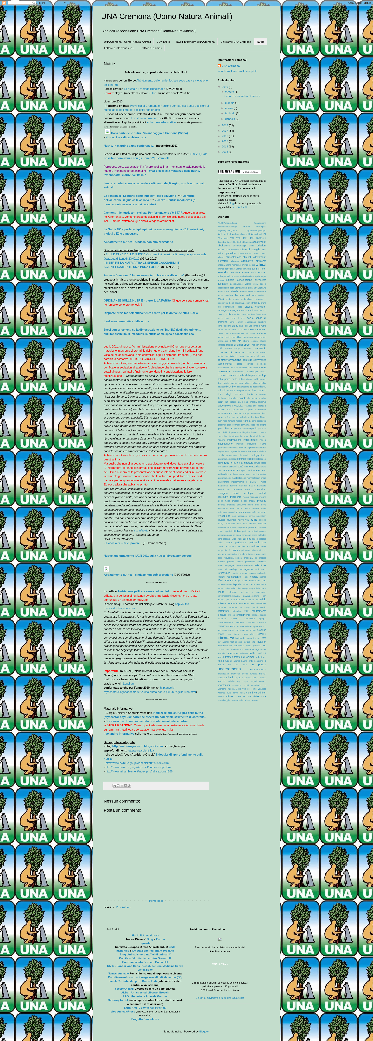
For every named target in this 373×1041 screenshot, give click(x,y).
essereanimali (225, 413)
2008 (238, 238)
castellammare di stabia (242, 333)
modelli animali (248, 501)
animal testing (248, 265)
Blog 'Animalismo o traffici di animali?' (145, 954)
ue (229, 664)
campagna (222, 310)
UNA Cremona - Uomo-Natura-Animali (127, 41)
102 (264, 234)
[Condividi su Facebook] (125, 786)
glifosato (228, 428)
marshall (243, 486)
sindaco (222, 615)
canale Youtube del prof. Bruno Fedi (133, 981)
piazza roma (234, 546)
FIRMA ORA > (220, 964)
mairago (234, 474)
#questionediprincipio (256, 230)
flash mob (222, 421)
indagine (221, 440)
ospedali (228, 531)
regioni (221, 577)
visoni (249, 692)
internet (239, 444)
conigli (220, 356)
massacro (261, 486)
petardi (229, 542)
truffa (263, 657)
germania (245, 425)
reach (263, 569)
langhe (221, 451)
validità (231, 681)
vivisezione (259, 696)
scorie (242, 603)
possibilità (232, 554)
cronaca (230, 375)
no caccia (241, 512)
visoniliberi (260, 692)
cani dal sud (260, 310)
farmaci (222, 417)
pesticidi (262, 539)
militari (246, 497)
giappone (254, 425)
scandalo (261, 599)
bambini (229, 295)
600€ (239, 242)
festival (251, 417)
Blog (150, 939)
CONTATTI (163, 41)
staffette (240, 622)
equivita (238, 405)
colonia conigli (233, 348)
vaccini (222, 681)
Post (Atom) (123, 907)
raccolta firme (258, 565)
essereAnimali (124, 988)
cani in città (224, 314)
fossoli (239, 421)
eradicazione (250, 406)
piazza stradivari (250, 546)
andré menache (233, 265)
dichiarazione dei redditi (248, 387)
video (238, 689)
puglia (231, 565)
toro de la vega (252, 649)
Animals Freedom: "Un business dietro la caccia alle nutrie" (144, 275)
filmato (263, 417)
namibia (255, 508)
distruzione (233, 398)
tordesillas (235, 649)
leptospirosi (260, 459)
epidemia (262, 402)
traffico (229, 657)
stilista (248, 626)
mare (263, 478)
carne (235, 325)
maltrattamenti (224, 478)
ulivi (236, 664)
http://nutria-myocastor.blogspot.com (138, 746)
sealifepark (261, 603)
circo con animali (258, 345)
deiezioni (222, 383)
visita (242, 693)
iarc (219, 432)
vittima (221, 696)
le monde (242, 451)
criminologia (252, 371)
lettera (228, 462)
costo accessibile (238, 367)
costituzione (223, 367)
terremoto (247, 638)
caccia (249, 306)
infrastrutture (250, 440)
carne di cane (245, 326)
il (144, 118)
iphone (230, 447)
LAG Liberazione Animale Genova (145, 996)
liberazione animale (227, 466)
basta (221, 299)
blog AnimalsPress (123, 1011)
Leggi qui (128, 683)
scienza (222, 603)
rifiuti (220, 580)
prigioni (238, 558)
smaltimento (243, 615)
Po (229, 550)
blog (231, 203)
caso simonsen (257, 329)
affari (263, 249)
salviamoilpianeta (251, 596)
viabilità (231, 689)
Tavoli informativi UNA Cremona (195, 41)
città (220, 348)
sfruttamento (259, 611)
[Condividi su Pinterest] (129, 786)
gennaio (230, 118)
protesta (261, 561)
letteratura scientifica (141, 750)
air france (254, 253)
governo (246, 428)
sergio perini (251, 607)
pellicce (247, 538)
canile (250, 318)
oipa (239, 523)
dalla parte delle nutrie (231, 379)
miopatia (254, 497)
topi (227, 649)
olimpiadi (262, 523)
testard (247, 642)
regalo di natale (240, 573)
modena (261, 500)
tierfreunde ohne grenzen (247, 645)
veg (238, 681)
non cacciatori (239, 516)
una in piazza (254, 664)
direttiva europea (235, 390)
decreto (262, 379)
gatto (229, 425)
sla (234, 615)
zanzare (254, 700)
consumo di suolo (256, 356)
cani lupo (236, 314)
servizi (263, 607)
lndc (246, 466)
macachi (233, 470)
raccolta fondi (239, 207)
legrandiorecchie (245, 459)
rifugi (237, 580)
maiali (256, 470)
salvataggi (232, 592)
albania (221, 257)
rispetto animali (225, 584)
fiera (257, 417)
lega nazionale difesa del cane (239, 455)
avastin (243, 291)
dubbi (263, 398)
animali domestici (243, 269)
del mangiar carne (234, 383)
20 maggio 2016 (226, 238)
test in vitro (236, 642)
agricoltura (243, 253)
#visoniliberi (256, 234)
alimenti (247, 257)
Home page (156, 900)
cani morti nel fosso (251, 314)
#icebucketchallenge (227, 226)
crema (262, 367)
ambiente (261, 261)
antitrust (235, 276)
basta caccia (232, 299)
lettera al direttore (243, 462)
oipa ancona (249, 523)
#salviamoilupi (224, 234)
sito (229, 615)
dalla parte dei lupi (255, 375)
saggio (245, 588)
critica (263, 371)
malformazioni (259, 474)
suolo (224, 630)
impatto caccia (258, 432)
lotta (219, 470)
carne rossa (224, 329)
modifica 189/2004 (236, 505)
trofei (258, 657)
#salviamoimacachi (241, 234)
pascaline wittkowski (232, 539)
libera (263, 463)
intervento (251, 444)
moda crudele (232, 501)
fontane (231, 421)
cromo (221, 375)
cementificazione (239, 337)
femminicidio (241, 417)
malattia (248, 474)
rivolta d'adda (249, 584)
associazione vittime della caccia (248, 284)
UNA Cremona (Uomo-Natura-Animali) (166, 16)
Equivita (145, 943)
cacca (239, 307)
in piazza (233, 436)
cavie (227, 337)
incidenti (254, 436)
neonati (231, 512)
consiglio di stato (235, 356)
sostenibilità (249, 618)
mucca (239, 508)
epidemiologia (225, 405)
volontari (234, 700)
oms (229, 527)
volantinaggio (224, 700)
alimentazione (233, 257)
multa (247, 508)
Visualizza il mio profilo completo (237, 71)
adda (251, 245)
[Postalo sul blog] (118, 786)
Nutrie (260, 41)
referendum (224, 573)
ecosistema (235, 402)
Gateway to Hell (118, 1000)
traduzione (232, 653)
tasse (236, 634)
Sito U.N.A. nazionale (145, 935)
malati (241, 474)
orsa (220, 531)
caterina (261, 333)
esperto (249, 409)
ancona (221, 265)
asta (232, 288)
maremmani (223, 482)
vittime (229, 696)
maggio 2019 (245, 470)
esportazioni (260, 409)
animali (261, 264)
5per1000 (231, 242)
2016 (225, 136)
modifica (221, 505)
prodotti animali (235, 561)
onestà (235, 527)
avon (250, 291)
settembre (223, 611)
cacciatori (260, 306)
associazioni (223, 288)
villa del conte (249, 689)
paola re (231, 535)
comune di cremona (231, 352)
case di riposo (239, 329)
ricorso (263, 577)
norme (252, 516)
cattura (221, 337)
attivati (257, 288)
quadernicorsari (242, 565)
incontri (262, 436)
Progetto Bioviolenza (145, 1019)
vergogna (236, 685)
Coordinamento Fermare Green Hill (145, 962)
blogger (221, 303)
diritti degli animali (230, 394)
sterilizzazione (236, 626)
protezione (222, 565)
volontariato (244, 700)
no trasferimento (255, 512)
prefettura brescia (246, 554)
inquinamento (225, 443)
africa (220, 253)
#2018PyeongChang (227, 223)
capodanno (250, 322)
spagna (262, 618)
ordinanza (261, 527)
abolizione (224, 245)
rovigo (227, 588)
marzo (229, 108)
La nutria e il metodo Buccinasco (144, 88)
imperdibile (222, 436)
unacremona (229, 669)
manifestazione (239, 478)
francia (246, 421)
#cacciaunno (260, 223)
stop (253, 626)
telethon (238, 638)
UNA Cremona (230, 65)
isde (236, 447)
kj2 (249, 447)
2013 (225, 151)
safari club (236, 588)
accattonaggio (239, 245)
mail (263, 470)
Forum (160, 939)
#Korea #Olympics (254, 226)
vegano (262, 681)
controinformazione (229, 359)
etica (238, 413)
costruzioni (253, 367)
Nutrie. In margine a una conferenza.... (129, 145)
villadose (262, 689)
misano (262, 497)
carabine (262, 322)
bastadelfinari (247, 299)
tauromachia (248, 634)
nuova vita (243, 520)
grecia (253, 428)
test (264, 638)
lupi (225, 470)
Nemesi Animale (118, 973)
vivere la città (243, 696)
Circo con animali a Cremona (242, 96)
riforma (229, 580)
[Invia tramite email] (114, 786)
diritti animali (258, 390)
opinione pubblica (247, 527)
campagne (233, 310)
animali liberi (259, 268)
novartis (221, 520)
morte (263, 505)
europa (246, 413)
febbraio (230, 113)
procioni (221, 561)
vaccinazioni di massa (255, 677)
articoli (221, 280)
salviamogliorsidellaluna (229, 596)
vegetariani (224, 685)
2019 (225, 86)
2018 (225, 125)
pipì (225, 550)
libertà (239, 466)
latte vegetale (231, 451)
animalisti (223, 272)
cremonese (238, 371)
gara (254, 421)
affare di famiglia (250, 249)
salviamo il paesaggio (253, 592)
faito (264, 413)
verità (246, 685)
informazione (234, 440)
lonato (263, 466)
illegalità (246, 432)
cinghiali (238, 344)
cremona (224, 371)
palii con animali (250, 531)
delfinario (256, 383)
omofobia (222, 527)
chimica (229, 345)
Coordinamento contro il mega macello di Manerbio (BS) (145, 977)
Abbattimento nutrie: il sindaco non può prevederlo (138, 242)
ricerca (254, 577)
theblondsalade (225, 645)
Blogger (204, 1031)
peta (220, 542)
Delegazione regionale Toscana (153, 950)
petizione (240, 542)
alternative (247, 261)
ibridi (225, 432)
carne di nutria (259, 326)
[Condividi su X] (122, 786)
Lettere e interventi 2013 (119, 47)
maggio (230, 102)
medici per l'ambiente (230, 489)
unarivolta (235, 674)
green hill (262, 428)
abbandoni (247, 242)
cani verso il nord (235, 318)
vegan (245, 681)
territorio (257, 638)
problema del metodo (255, 558)
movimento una (226, 508)
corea (239, 364)
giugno (263, 425)
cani (250, 310)
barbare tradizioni (245, 295)
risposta (237, 584)
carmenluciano (224, 326)
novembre (231, 520)
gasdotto (222, 425)
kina (246, 447)
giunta (220, 428)
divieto (242, 398)
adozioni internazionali (228, 249)
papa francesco (243, 535)
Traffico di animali (151, 47)
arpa (263, 276)
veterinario (256, 685)
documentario (254, 398)
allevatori (223, 261)
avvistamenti (260, 291)
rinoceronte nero (257, 580)
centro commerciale (256, 337)
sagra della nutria (257, 588)
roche (220, 588)
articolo (230, 280)
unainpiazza (223, 674)
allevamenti (259, 257)
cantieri (239, 322)
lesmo (220, 463)
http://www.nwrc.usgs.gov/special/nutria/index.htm (137, 762)
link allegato (141, 530)
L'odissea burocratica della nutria (126, 321)
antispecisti (224, 276)
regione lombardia (257, 573)
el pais (245, 402)
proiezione (250, 561)
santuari (250, 599)
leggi (233, 459)
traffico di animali (244, 657)
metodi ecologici (243, 493)
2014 (225, 146)
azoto (220, 295)
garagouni (261, 421)
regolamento (234, 577)
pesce (255, 539)
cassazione (223, 333)
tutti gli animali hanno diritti (239, 661)
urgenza (239, 677)
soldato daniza (259, 615)
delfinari (247, 383)
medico (248, 489)
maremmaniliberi (239, 482)
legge (257, 455)
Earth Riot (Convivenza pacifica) (145, 1007)
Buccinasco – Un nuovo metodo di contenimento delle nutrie (146, 721)
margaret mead (258, 482)
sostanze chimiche (228, 618)
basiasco (262, 295)
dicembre (230, 386)
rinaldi (244, 580)
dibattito (221, 387)
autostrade (232, 291)
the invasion (259, 642)
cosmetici (261, 364)
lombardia (254, 466)
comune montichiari (256, 352)
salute (221, 592)
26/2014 (260, 238)
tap (229, 634)
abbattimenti (259, 242)
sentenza (222, 607)
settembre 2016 (240, 611)
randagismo (246, 569)
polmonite (245, 550)
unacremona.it (258, 669)
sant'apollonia (237, 599)
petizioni (254, 542)
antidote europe (240, 272)
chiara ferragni (250, 341)
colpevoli (247, 348)
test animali (223, 642)
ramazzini (222, 569)
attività (263, 288)
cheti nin (235, 341)
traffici (252, 653)
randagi (233, 569)
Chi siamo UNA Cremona (235, 41)
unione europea (249, 674)
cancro (243, 310)
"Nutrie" (152, 93)
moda (220, 501)
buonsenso (228, 307)
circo (247, 344)
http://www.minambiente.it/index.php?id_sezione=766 (139, 771)
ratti (257, 569)
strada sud (261, 626)
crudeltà (239, 375)
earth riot (223, 401)
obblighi (262, 520)
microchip (235, 497)
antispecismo (258, 272)
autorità (221, 291)
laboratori (261, 447)
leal (249, 451)
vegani (254, 681)
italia (241, 447)
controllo (247, 360)
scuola (250, 603)
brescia (255, 303)
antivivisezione (247, 276)
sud (219, 630)
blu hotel (230, 303)
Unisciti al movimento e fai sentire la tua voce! (220, 998)
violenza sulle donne (228, 693)
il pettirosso (235, 432)
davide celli (251, 379)
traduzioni (243, 653)
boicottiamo (240, 303)
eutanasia (255, 413)
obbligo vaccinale (226, 523)
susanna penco (247, 630)
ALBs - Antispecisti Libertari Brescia (145, 992)
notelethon (261, 516)
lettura (257, 463)
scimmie (232, 603)
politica (236, 550)
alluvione (235, 261)
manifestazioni (253, 478)
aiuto (264, 253)
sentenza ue (235, 607)
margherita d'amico (227, 486)
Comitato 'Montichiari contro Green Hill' (145, 958)
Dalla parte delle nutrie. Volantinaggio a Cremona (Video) (149, 133)
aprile (257, 276)
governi (237, 428)
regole (245, 577)
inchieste (244, 436)
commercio (260, 348)
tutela (221, 661)
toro (242, 649)
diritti (247, 390)
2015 (225, 141)
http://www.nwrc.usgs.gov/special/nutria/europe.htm (138, 767)
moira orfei (253, 505)
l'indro (254, 447)
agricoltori (230, 253)
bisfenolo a (260, 299)
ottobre (230, 91)
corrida (250, 364)
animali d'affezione (226, 269)
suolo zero (233, 630)
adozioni (261, 245)
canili (232, 322)
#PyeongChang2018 (227, 230)
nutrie (253, 519)
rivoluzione (261, 584)
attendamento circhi (243, 288)
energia (253, 402)
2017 (225, 130)
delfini (263, 383)
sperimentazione (225, 622)
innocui (263, 440)
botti (248, 303)
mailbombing (223, 474)
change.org (223, 341)
